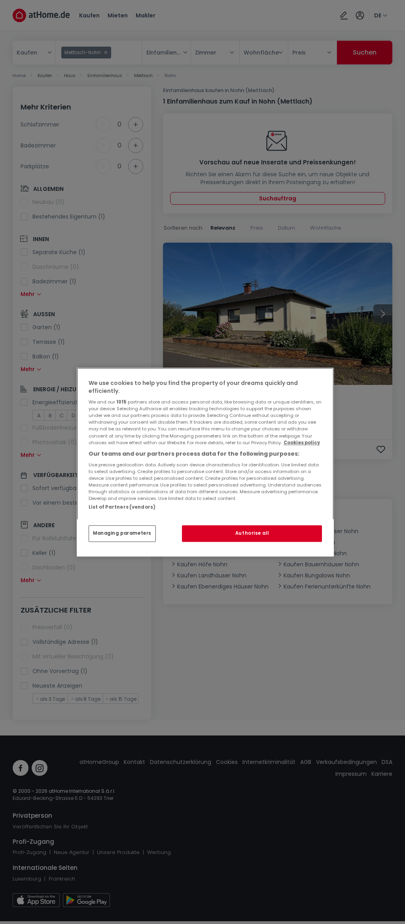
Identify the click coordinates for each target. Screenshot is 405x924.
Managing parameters (122, 533)
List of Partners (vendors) (122, 507)
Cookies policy (302, 442)
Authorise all (252, 533)
